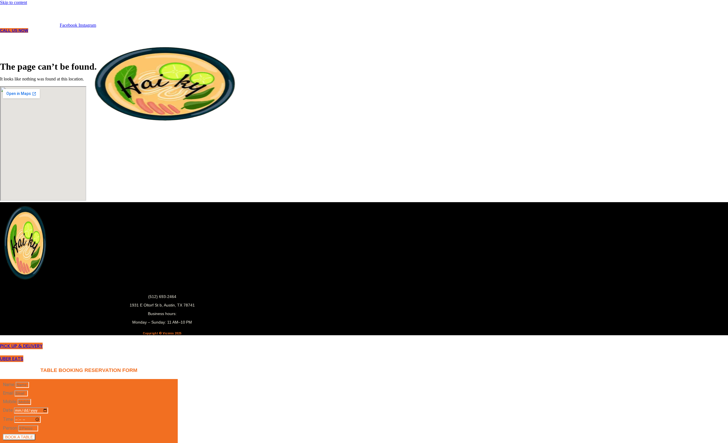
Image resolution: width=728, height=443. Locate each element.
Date (8, 410)
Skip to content (13, 2)
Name (9, 384)
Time (8, 419)
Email (9, 393)
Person (10, 428)
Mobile (10, 401)
